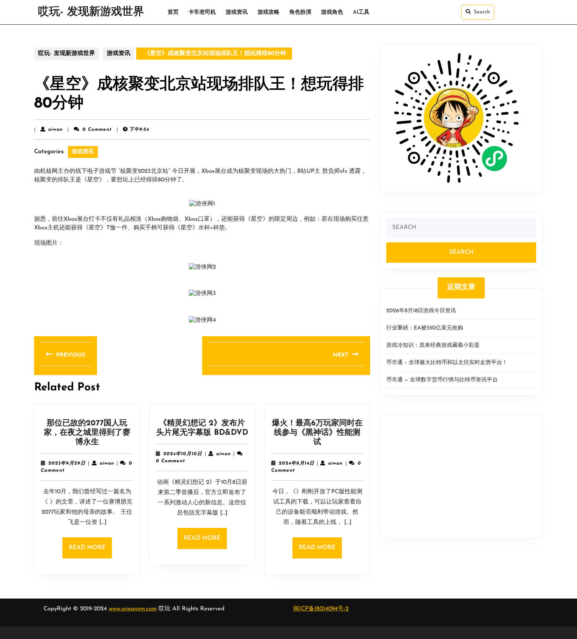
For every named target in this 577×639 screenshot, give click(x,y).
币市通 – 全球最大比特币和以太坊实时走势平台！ (447, 363)
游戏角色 (332, 12)
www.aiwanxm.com (133, 609)
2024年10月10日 (182, 454)
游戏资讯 (237, 12)
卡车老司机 (202, 12)
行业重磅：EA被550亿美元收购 (424, 328)
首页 (173, 12)
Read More (90, 551)
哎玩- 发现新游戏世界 (91, 12)
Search (482, 12)
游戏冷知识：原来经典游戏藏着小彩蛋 (433, 345)
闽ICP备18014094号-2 (321, 609)
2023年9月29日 (67, 463)
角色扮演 (300, 12)
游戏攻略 (268, 12)
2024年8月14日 (296, 463)
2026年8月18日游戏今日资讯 (421, 311)
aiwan (55, 129)
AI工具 (361, 12)
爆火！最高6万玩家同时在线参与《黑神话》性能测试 (317, 432)
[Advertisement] (461, 476)
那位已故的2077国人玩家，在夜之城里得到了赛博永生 (87, 432)
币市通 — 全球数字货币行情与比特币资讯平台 (442, 380)
